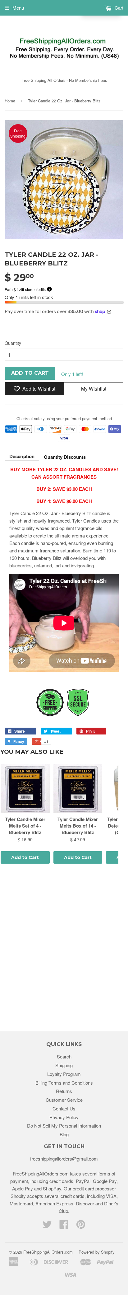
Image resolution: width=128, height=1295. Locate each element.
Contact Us (64, 1108)
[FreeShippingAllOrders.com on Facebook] (64, 1226)
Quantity (13, 343)
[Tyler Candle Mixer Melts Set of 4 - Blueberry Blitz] (25, 789)
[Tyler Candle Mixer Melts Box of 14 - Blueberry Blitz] (78, 789)
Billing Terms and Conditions (64, 1082)
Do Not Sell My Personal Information (64, 1125)
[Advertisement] (64, 948)
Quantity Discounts (65, 456)
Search (64, 1056)
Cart (118, 7)
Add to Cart (25, 857)
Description (21, 456)
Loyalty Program (64, 1074)
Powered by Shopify (97, 1252)
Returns (64, 1091)
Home (10, 101)
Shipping (64, 1065)
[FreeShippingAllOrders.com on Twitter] (47, 1226)
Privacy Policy (64, 1117)
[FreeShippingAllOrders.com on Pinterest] (80, 1226)
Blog (64, 1134)
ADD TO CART (30, 373)
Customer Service (64, 1099)
